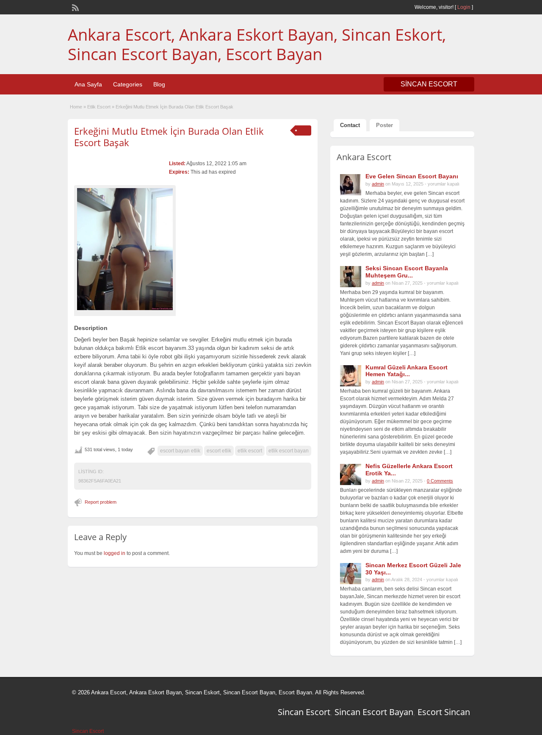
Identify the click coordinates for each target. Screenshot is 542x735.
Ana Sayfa (88, 84)
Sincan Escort (304, 712)
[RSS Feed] (74, 6)
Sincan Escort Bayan (374, 712)
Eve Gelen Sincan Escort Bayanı (411, 176)
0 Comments (440, 480)
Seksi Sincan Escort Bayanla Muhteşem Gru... (406, 272)
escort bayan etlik (180, 451)
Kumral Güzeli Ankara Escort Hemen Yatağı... (406, 371)
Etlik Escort (99, 106)
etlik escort (250, 451)
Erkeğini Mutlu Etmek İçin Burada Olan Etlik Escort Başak (169, 136)
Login (463, 7)
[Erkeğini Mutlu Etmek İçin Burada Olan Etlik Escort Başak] (125, 249)
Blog (159, 84)
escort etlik (219, 451)
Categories (127, 84)
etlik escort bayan (288, 451)
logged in (114, 553)
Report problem (100, 502)
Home (76, 106)
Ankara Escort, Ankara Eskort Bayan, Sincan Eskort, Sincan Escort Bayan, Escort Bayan (257, 44)
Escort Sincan (444, 712)
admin (378, 183)
